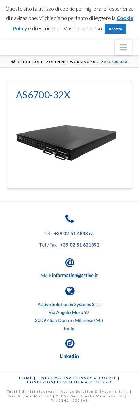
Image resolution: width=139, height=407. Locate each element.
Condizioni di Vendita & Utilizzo (69, 382)
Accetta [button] (115, 29)
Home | (27, 378)
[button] (123, 47)
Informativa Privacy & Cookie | (80, 378)
